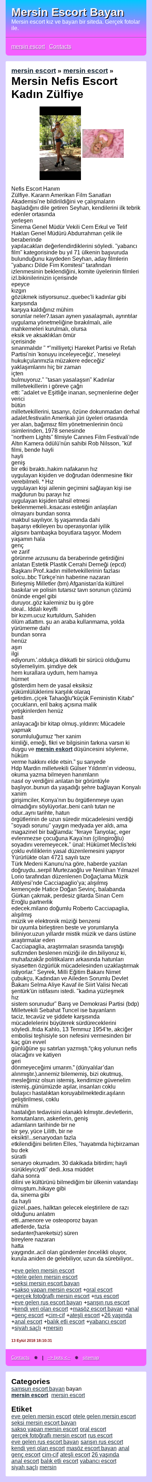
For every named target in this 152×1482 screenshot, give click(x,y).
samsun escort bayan (38, 1389)
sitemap (91, 1357)
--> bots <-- (58, 1357)
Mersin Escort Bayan (67, 12)
